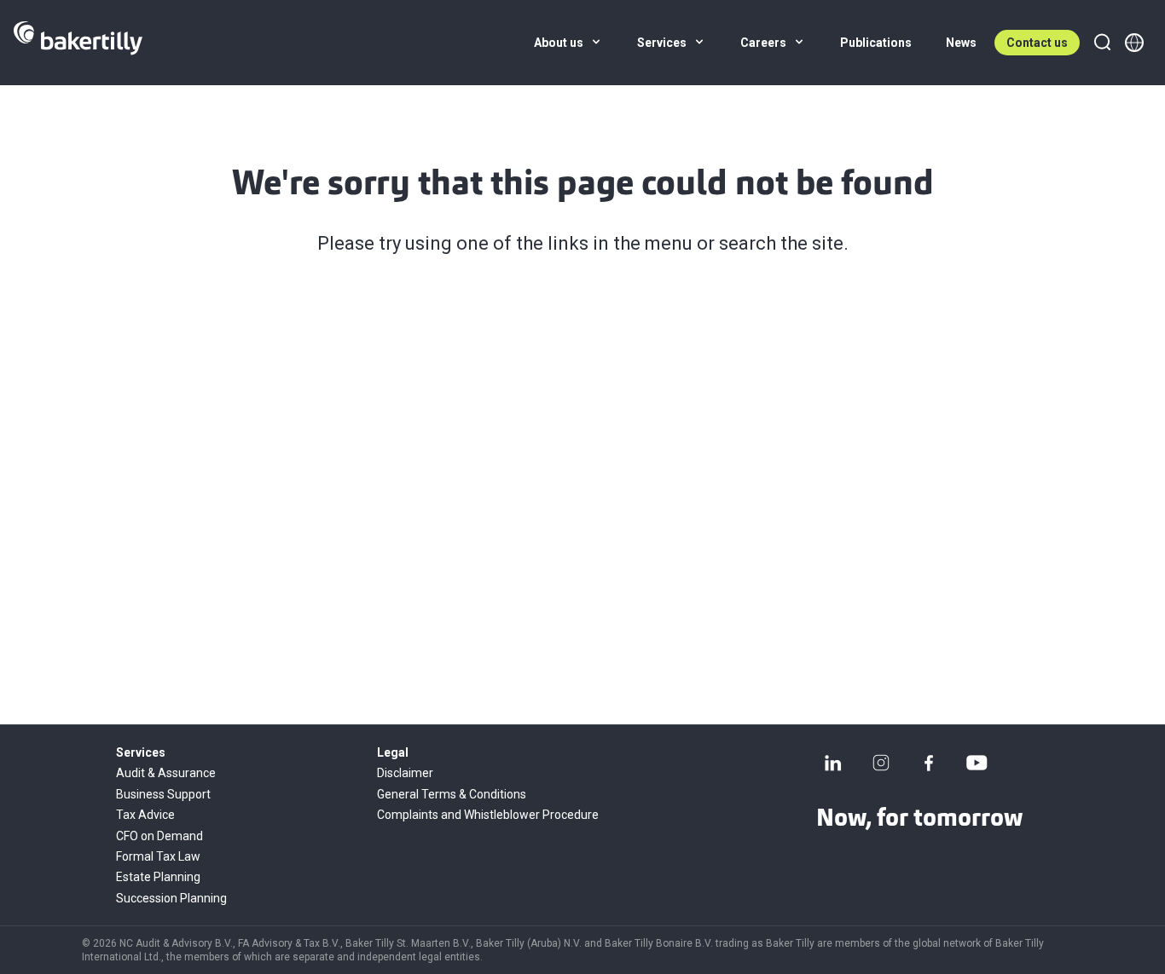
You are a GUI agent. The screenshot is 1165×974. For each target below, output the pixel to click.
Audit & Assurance (166, 773)
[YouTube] (976, 763)
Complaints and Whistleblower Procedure (488, 814)
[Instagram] (881, 763)
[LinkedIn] (833, 763)
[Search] (1102, 42)
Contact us (1037, 42)
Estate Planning (158, 877)
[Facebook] (929, 763)
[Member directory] (1134, 42)
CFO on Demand (159, 836)
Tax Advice (145, 814)
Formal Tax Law (158, 856)
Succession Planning (171, 898)
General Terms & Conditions (451, 794)
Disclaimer (405, 773)
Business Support (163, 794)
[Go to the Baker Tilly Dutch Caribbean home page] (78, 42)
